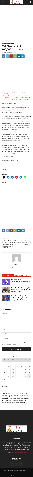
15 (25, 369)
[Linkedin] (19, 56)
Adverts (10, 472)
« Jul (16, 382)
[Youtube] (21, 464)
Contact (22, 472)
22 (25, 373)
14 (21, 369)
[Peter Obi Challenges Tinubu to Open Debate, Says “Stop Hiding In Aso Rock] (6, 298)
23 (29, 373)
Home (3, 41)
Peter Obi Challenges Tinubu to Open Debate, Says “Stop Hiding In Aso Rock (20, 298)
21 (21, 373)
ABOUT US (16, 472)
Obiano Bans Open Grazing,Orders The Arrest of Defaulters (24, 242)
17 (4, 373)
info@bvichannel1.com (20, 452)
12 (13, 369)
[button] (3, 2)
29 (25, 376)
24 (4, 376)
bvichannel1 (6, 52)
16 (29, 369)
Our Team (25, 470)
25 (8, 376)
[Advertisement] (16, 21)
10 (4, 369)
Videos (16, 470)
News (7, 41)
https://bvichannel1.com (16, 267)
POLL (5, 470)
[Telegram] (23, 56)
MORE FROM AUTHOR (21, 275)
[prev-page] (3, 304)
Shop (20, 470)
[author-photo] (16, 262)
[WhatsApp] (15, 56)
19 (13, 373)
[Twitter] (7, 56)
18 (8, 373)
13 (17, 369)
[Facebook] (3, 56)
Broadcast (10, 470)
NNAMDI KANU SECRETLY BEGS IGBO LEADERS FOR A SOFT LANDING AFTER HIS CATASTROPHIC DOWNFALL (9, 244)
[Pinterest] (11, 56)
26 (13, 376)
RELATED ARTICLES (8, 275)
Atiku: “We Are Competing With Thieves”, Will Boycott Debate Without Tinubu (21, 290)
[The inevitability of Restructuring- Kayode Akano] (6, 282)
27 (17, 376)
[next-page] (5, 304)
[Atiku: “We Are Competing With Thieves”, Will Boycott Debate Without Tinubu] (6, 290)
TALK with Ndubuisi (10, 43)
